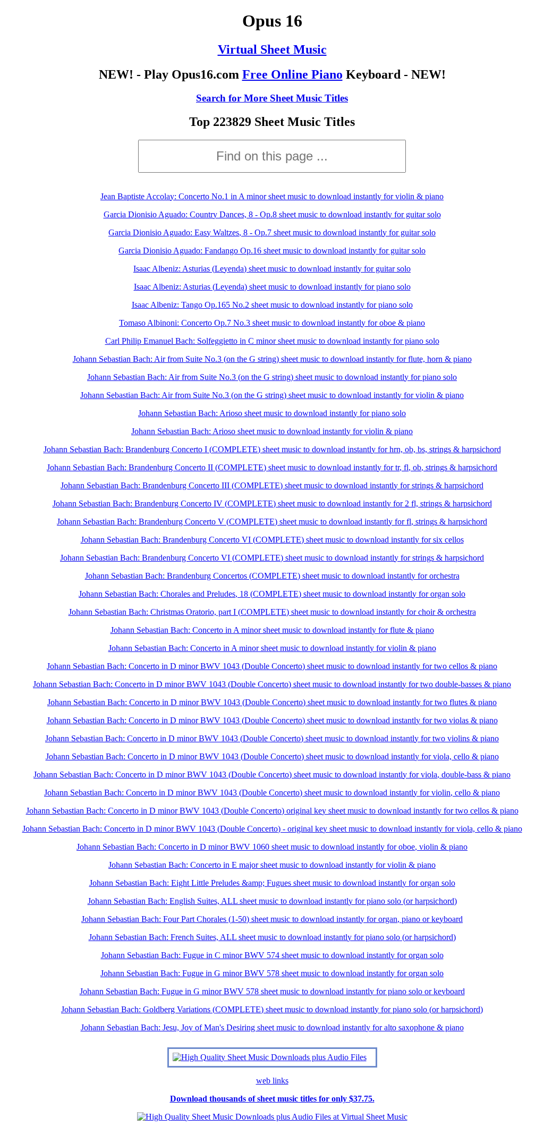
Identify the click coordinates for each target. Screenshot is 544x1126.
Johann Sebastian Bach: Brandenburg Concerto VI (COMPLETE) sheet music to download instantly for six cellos (272, 539)
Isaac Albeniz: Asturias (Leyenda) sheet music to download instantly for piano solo (272, 286)
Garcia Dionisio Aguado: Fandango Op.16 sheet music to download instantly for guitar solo (272, 250)
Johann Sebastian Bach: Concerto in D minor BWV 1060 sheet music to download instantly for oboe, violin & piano (272, 846)
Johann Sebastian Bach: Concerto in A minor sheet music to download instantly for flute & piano (272, 629)
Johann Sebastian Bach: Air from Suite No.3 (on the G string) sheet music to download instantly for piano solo (272, 377)
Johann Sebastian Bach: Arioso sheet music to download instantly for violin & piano (272, 431)
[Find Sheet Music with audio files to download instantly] (272, 1116)
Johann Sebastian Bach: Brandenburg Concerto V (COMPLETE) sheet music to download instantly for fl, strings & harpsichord (272, 521)
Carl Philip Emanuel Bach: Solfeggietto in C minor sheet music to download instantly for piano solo (272, 340)
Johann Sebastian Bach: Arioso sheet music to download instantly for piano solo (272, 413)
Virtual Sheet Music (272, 49)
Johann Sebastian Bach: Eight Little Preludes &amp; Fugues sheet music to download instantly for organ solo (272, 882)
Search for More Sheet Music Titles (272, 98)
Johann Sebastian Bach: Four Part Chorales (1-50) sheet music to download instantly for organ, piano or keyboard (272, 919)
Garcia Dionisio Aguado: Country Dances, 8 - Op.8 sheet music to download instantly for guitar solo (272, 214)
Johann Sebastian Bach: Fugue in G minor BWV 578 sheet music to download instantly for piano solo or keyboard (272, 991)
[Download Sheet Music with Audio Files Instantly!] (270, 1057)
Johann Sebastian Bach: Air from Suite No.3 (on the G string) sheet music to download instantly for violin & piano (272, 395)
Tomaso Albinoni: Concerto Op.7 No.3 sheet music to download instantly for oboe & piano (272, 322)
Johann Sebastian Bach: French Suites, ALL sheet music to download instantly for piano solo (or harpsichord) (272, 937)
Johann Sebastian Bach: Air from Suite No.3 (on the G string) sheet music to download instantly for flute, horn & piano (272, 358)
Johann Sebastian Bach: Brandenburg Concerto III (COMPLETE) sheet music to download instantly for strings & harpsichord (272, 485)
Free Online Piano (292, 74)
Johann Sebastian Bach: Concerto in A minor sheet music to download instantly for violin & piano (272, 648)
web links (272, 1080)
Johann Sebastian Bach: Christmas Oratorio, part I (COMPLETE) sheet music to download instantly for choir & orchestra (272, 611)
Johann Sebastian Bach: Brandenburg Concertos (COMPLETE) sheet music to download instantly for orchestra (272, 575)
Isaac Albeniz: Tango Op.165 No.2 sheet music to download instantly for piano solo (272, 304)
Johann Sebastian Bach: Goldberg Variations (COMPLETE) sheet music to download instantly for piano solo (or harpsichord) (272, 1009)
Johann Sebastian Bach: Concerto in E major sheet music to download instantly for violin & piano (272, 864)
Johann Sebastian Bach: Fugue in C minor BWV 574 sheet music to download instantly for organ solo (272, 955)
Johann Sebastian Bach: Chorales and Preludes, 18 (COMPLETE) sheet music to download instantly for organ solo (272, 593)
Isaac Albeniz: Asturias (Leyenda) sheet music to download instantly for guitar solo (272, 268)
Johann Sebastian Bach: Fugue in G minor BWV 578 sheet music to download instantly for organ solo (272, 973)
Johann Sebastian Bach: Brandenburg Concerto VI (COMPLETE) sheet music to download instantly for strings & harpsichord (272, 557)
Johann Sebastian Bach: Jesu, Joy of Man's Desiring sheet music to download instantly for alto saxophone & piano (272, 1027)
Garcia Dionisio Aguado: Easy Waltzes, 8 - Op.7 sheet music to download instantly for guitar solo (272, 232)
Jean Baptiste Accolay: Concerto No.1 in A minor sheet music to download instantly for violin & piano (272, 196)
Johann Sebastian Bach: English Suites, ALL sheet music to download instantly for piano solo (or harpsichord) (272, 900)
